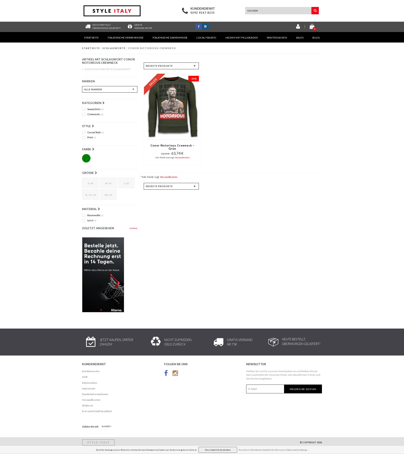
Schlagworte (114, 48)
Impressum (88, 388)
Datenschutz (89, 382)
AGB (85, 376)
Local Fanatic (207, 37)
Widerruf (87, 405)
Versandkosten (182, 157)
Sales (300, 37)
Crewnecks (95, 114)
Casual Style (95, 132)
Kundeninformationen (95, 394)
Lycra (91, 220)
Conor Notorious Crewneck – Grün (172, 147)
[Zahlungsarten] (107, 426)
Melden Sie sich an (303, 389)
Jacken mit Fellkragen (241, 37)
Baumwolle (95, 215)
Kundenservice (91, 371)
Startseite (91, 37)
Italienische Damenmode (170, 37)
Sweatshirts (95, 109)
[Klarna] (109, 274)
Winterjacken (277, 37)
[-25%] (172, 106)
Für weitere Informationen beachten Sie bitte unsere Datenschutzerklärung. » (273, 450)
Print (91, 137)
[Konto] (298, 27)
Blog (316, 37)
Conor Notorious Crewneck (152, 48)
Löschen (133, 228)
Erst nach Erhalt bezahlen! (97, 411)
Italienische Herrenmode (126, 37)
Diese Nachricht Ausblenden (218, 450)
